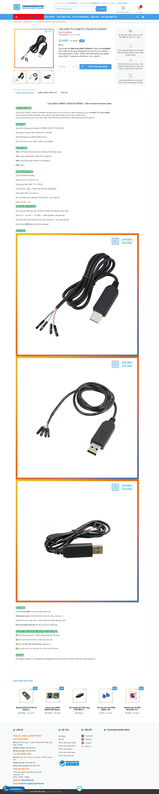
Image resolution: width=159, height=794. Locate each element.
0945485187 (73, 3)
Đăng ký (127, 12)
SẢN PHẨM (49, 17)
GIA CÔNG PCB (64, 17)
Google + (88, 743)
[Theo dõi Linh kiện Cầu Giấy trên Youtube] (143, 17)
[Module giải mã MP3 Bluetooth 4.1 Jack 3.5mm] (132, 695)
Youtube (88, 739)
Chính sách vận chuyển (67, 743)
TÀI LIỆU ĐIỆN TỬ (109, 17)
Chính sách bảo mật (66, 756)
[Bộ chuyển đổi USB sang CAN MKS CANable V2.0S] (79, 695)
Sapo (59, 791)
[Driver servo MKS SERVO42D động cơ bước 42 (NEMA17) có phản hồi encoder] (53, 695)
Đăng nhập (119, 12)
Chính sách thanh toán (67, 746)
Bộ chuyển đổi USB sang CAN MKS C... (79, 709)
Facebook (89, 736)
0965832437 (95, 3)
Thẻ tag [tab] (64, 93)
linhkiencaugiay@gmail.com (31, 783)
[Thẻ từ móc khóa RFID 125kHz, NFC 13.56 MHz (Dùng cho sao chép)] (106, 695)
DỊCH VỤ (95, 17)
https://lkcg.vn (27, 780)
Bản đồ (61, 739)
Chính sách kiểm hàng (67, 752)
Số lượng (62, 66)
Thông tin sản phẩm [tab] (24, 93)
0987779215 (122, 3)
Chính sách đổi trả (65, 749)
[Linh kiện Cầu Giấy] (28, 7)
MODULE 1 (28, 22)
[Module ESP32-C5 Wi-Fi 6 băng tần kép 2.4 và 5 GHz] (26, 695)
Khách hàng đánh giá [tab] (47, 93)
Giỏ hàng (62, 736)
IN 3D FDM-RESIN (81, 17)
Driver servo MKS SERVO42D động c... (53, 709)
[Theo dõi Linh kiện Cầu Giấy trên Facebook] (137, 17)
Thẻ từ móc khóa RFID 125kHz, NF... (106, 709)
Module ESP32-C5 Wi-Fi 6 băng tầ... (26, 709)
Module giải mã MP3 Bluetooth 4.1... (132, 709)
